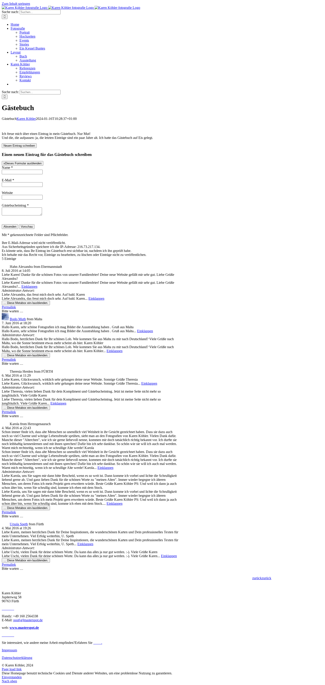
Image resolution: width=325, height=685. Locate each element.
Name (7, 167)
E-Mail (8, 180)
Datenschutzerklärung (17, 658)
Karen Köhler (26, 119)
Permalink (9, 307)
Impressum (9, 650)
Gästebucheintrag (15, 205)
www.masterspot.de (24, 627)
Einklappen (29, 286)
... (26, 303)
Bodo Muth (18, 319)
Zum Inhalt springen (16, 4)
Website (7, 193)
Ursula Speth (19, 524)
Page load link (12, 669)
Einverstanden (12, 677)
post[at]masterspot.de (28, 620)
